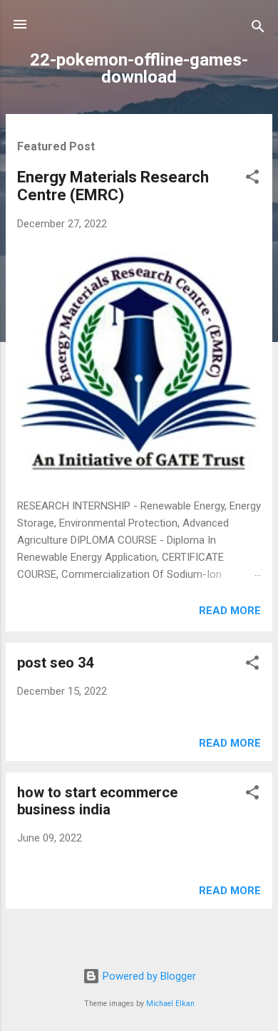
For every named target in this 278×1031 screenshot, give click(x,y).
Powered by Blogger (148, 976)
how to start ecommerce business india (97, 801)
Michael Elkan (170, 1003)
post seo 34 (55, 662)
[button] (252, 179)
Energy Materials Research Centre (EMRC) (113, 186)
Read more (230, 610)
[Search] (258, 29)
